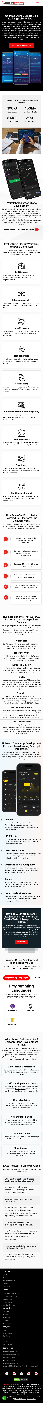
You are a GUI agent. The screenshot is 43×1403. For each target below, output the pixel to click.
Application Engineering (11, 1293)
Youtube (36, 1374)
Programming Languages (16, 978)
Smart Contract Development (20, 865)
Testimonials (7, 1339)
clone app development (23, 1254)
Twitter (21, 1374)
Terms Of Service (20, 1399)
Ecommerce (7, 1323)
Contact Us (22, 942)
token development (11, 872)
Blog (4, 1330)
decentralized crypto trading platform (23, 213)
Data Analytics (7, 1302)
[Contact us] (4, 1398)
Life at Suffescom (9, 1281)
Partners (5, 1283)
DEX (37, 1055)
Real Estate (6, 1312)
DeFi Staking (21, 272)
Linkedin (14, 1374)
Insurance (6, 1320)
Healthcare (6, 1317)
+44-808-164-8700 (12, 1354)
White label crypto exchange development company (19, 1210)
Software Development (11, 1296)
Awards (5, 1342)
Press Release (7, 1345)
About (5, 1275)
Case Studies (7, 1333)
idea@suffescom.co (12, 1363)
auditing (19, 1091)
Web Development (9, 1305)
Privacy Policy (31, 1399)
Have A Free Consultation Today (19, 229)
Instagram (28, 1374)
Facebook (6, 1374)
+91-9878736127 (11, 1357)
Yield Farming (21, 384)
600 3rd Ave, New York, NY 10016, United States (20, 1367)
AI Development (8, 1299)
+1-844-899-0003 (11, 1351)
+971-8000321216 (11, 1360)
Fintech (5, 1314)
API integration (20, 1089)
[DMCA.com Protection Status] (21, 1380)
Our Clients (6, 1336)
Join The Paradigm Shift (21, 45)
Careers (5, 1278)
